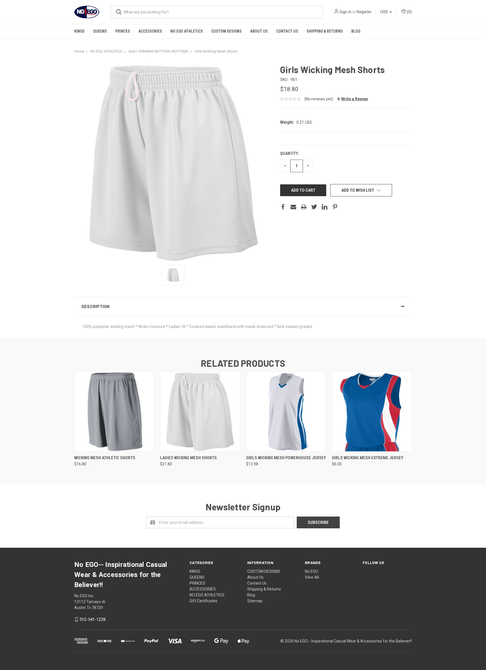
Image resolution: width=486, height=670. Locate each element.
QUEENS (100, 31)
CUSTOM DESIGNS (226, 31)
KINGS (79, 31)
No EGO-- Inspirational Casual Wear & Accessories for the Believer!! (353, 641)
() (409, 12)
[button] (243, 306)
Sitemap (254, 601)
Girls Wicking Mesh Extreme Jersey (367, 457)
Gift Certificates (203, 601)
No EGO (311, 571)
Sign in (345, 12)
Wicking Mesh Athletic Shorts (104, 457)
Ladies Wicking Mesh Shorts (188, 457)
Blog (355, 31)
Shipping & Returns (325, 31)
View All (312, 577)
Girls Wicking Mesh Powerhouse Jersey (286, 457)
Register (364, 12)
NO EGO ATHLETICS (186, 31)
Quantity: (289, 153)
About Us (259, 31)
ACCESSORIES (150, 31)
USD (384, 12)
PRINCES (122, 31)
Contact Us (287, 31)
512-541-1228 (92, 619)
